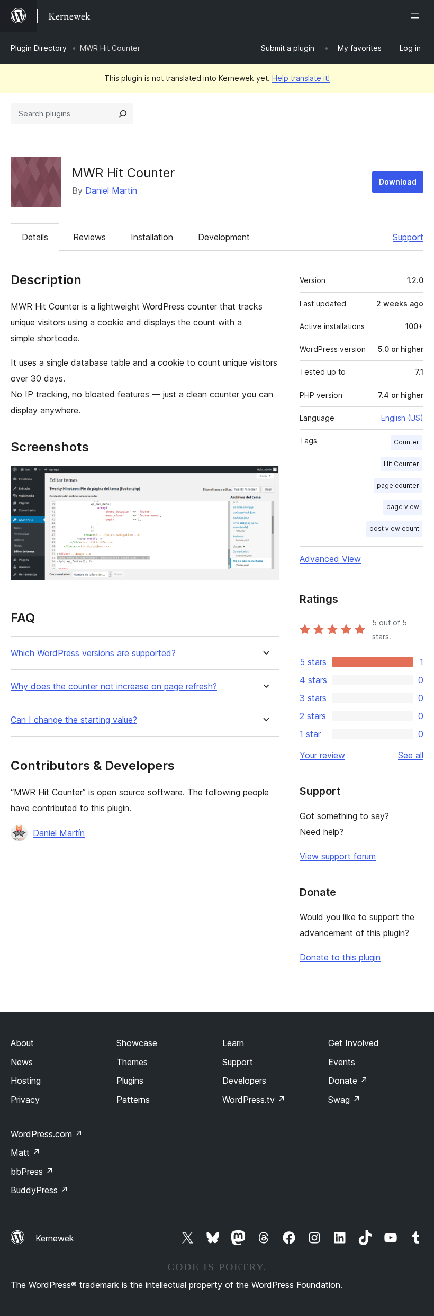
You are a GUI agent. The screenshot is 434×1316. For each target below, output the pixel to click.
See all (410, 755)
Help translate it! (301, 78)
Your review (322, 755)
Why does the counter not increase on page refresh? (114, 687)
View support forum (338, 856)
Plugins (129, 1080)
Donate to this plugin (340, 957)
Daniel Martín (111, 190)
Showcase (136, 1043)
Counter (406, 442)
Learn (233, 1043)
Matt (25, 1152)
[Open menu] (417, 16)
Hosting (26, 1080)
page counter (398, 485)
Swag (344, 1099)
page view (402, 507)
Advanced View (330, 558)
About (22, 1043)
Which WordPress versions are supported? (93, 653)
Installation (152, 237)
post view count (394, 528)
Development (224, 237)
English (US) (402, 417)
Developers (244, 1080)
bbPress (32, 1171)
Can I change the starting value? (74, 720)
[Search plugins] (122, 113)
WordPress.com (47, 1134)
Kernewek (54, 1238)
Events (341, 1062)
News (22, 1062)
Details (35, 237)
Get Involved (353, 1043)
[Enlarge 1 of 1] (264, 480)
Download (398, 181)
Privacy (25, 1099)
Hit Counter (401, 464)
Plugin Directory (39, 47)
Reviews (89, 237)
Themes (132, 1062)
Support (408, 237)
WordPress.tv (253, 1099)
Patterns (133, 1099)
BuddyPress (39, 1190)
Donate (348, 1080)
